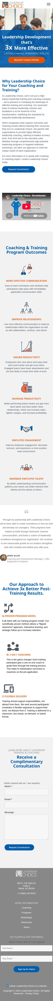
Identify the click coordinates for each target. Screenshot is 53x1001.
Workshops (26, 917)
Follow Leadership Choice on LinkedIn (28, 986)
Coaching (26, 907)
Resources (26, 922)
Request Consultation (18, 169)
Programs (26, 912)
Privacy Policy (32, 993)
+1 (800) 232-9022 (26, 893)
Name (8, 786)
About (26, 927)
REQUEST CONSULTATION (26, 60)
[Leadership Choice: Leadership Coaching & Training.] (12, 7)
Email (8, 799)
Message (9, 812)
